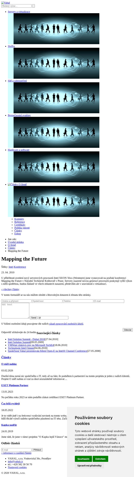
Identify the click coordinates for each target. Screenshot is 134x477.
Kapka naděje (9, 425)
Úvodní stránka (16, 242)
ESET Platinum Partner (14, 385)
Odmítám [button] (100, 458)
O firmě (12, 245)
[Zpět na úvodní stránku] (5, 2)
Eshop (17, 233)
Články (18, 230)
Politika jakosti (22, 227)
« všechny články (10, 289)
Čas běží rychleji (10, 403)
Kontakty (19, 219)
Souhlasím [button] (83, 458)
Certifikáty (19, 224)
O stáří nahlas (9, 364)
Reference (19, 221)
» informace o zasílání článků (16, 453)
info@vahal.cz (15, 461)
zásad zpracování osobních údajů (66, 323)
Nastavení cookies (17, 467)
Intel (11, 266)
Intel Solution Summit (19, 342)
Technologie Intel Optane (21, 348)
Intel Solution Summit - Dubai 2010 (26, 339)
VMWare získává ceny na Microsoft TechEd (31, 345)
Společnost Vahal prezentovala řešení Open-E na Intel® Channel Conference (47, 351)
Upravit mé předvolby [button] (89, 465)
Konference (20, 266)
